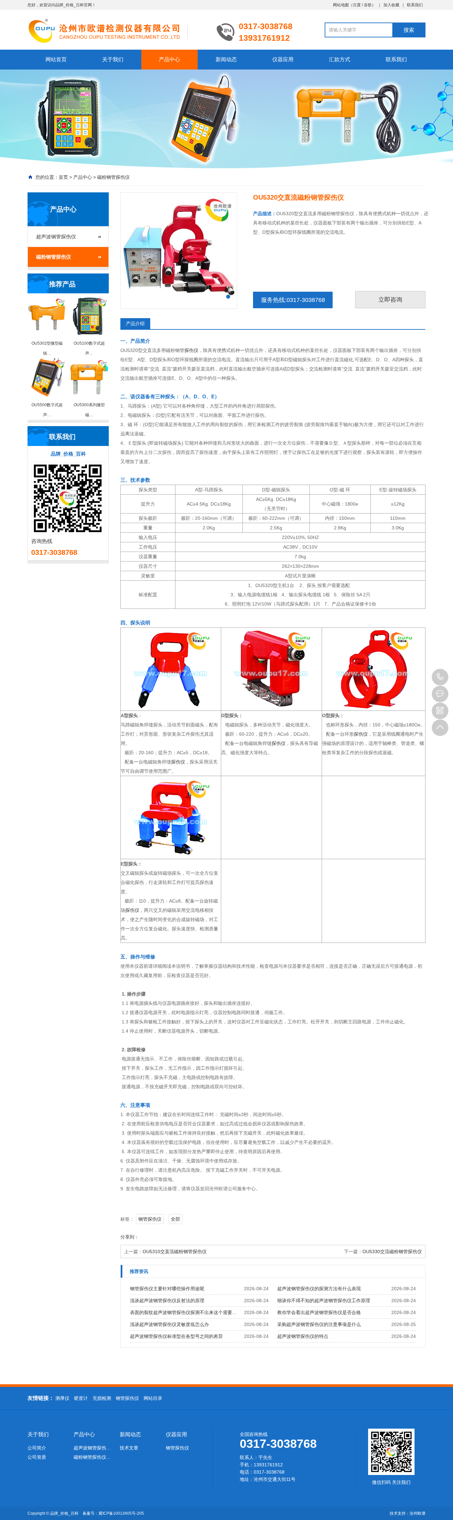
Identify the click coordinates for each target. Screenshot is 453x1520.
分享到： (129, 1237)
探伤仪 (191, 350)
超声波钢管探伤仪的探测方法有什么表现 (319, 1288)
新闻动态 (226, 59)
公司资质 (37, 1457)
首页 (63, 177)
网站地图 (341, 5)
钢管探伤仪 (150, 1219)
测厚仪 (62, 1398)
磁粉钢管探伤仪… (92, 1457)
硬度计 (81, 1398)
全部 (175, 1219)
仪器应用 (282, 59)
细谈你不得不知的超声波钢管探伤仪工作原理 (323, 1300)
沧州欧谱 (417, 1513)
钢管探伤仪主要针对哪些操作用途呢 (167, 1288)
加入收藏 (391, 5)
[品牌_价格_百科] (117, 30)
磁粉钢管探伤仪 (113, 177)
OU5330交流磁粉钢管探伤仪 (392, 1251)
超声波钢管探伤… (92, 1448)
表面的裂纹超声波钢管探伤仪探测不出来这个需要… (183, 1312)
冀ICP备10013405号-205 (121, 1513)
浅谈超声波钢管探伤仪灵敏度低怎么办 (169, 1324)
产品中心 (169, 59)
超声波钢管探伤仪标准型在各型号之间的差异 (176, 1336)
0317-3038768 (440, 677)
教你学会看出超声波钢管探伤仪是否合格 (319, 1312)
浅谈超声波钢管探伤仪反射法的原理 (167, 1300)
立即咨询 (390, 299)
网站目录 (153, 1398)
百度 (357, 5)
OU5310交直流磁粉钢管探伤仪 (175, 1251)
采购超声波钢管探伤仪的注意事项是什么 (319, 1324)
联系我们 (415, 5)
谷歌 (368, 5)
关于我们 (112, 59)
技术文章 (129, 1448)
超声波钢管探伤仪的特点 (302, 1336)
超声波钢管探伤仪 (56, 236)
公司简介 (37, 1448)
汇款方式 (339, 59)
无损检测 (102, 1398)
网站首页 (56, 59)
